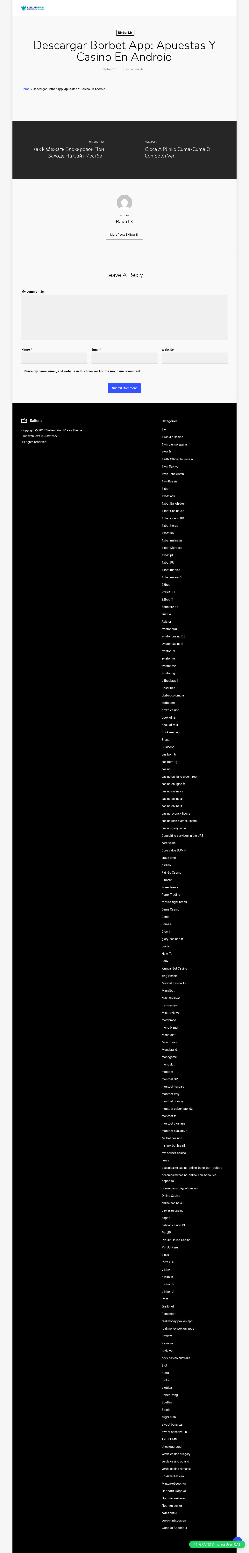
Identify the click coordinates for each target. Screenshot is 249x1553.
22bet (166, 585)
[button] (217, 1544)
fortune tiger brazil (174, 902)
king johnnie (170, 976)
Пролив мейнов (173, 1498)
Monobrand (169, 1050)
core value (169, 843)
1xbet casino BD (173, 518)
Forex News (170, 887)
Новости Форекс (174, 1491)
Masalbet (168, 990)
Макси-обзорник (174, 1483)
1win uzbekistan (173, 474)
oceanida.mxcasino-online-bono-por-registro (192, 1168)
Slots (165, 1373)
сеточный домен (174, 1520)
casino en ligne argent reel (179, 776)
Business (168, 747)
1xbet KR (168, 533)
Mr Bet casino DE (173, 1138)
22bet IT (167, 599)
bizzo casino (170, 710)
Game (165, 917)
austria (166, 614)
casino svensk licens (176, 813)
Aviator (166, 621)
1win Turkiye (170, 466)
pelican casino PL (174, 1225)
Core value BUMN (174, 850)
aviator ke (168, 658)
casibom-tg (169, 762)
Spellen (167, 1402)
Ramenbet (168, 1314)
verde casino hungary (176, 1454)
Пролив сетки (172, 1506)
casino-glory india (174, 828)
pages (166, 1218)
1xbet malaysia (172, 540)
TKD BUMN (169, 1439)
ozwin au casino (172, 1210)
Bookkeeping (171, 732)
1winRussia (169, 481)
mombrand (169, 1020)
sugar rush (169, 1417)
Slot (164, 1365)
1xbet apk (168, 496)
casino (166, 769)
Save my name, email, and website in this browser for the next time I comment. (83, 371)
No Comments (134, 69)
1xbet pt (167, 555)
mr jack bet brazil (173, 1145)
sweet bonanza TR (174, 1432)
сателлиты (169, 1513)
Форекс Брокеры (174, 1528)
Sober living (170, 1395)
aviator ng (168, 673)
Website (168, 349)
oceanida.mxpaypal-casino (180, 1188)
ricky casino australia (176, 1358)
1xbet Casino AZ (173, 511)
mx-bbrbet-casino (174, 1153)
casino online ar (172, 799)
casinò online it (172, 806)
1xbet (165, 489)
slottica (167, 1387)
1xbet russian (171, 570)
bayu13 (111, 69)
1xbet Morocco (172, 548)
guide (165, 946)
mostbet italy (171, 1094)
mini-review (170, 1005)
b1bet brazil (170, 680)
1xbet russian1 (172, 577)
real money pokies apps (178, 1328)
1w (164, 430)
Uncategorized (171, 1447)
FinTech (167, 880)
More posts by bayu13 (124, 234)
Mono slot (168, 1035)
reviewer (168, 1351)
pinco (165, 1255)
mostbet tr (169, 1116)
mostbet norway (173, 1101)
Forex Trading (171, 895)
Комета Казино (173, 1476)
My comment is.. (33, 291)
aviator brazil (170, 629)
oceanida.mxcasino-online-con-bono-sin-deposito (189, 1178)
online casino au (172, 1203)
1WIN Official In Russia (177, 459)
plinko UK (168, 1284)
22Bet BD (168, 592)
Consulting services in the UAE (182, 835)
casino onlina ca (172, 791)
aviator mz (169, 666)
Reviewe (168, 1343)
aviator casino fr (172, 644)
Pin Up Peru (170, 1247)
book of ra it (170, 725)
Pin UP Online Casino (176, 1240)
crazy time (169, 858)
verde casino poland (175, 1461)
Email (96, 349)
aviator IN (168, 651)
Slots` (166, 1380)
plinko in (167, 1277)
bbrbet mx (125, 33)
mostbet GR (170, 1079)
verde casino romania (176, 1469)
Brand (165, 740)
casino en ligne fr (173, 784)
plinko (166, 1269)
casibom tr (169, 754)
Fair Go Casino (171, 872)
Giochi (166, 931)
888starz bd (170, 607)
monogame (169, 1057)
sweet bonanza (172, 1424)
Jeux (165, 961)
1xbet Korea (170, 526)
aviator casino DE (173, 636)
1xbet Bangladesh (174, 503)
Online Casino (171, 1196)
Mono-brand (170, 1042)
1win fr (166, 452)
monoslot (168, 1064)
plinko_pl (168, 1292)
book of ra (168, 717)
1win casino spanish (175, 444)
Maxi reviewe (171, 998)
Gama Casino (170, 909)
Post (165, 1299)
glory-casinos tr (172, 939)
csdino (166, 865)
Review (167, 1336)
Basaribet (168, 688)
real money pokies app (177, 1321)
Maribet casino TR (174, 983)
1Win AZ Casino (172, 437)
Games (166, 924)
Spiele (166, 1410)
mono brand (170, 1027)
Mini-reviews (171, 1013)
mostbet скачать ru (175, 1131)
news (165, 1160)
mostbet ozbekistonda (177, 1109)
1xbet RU (168, 562)
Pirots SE (168, 1262)
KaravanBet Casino (174, 968)
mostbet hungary (173, 1086)
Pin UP (166, 1232)
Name (26, 349)
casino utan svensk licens (179, 821)
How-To (167, 954)
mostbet (167, 1072)
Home (25, 89)
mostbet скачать (173, 1123)
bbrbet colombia (173, 695)
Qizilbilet (168, 1306)
